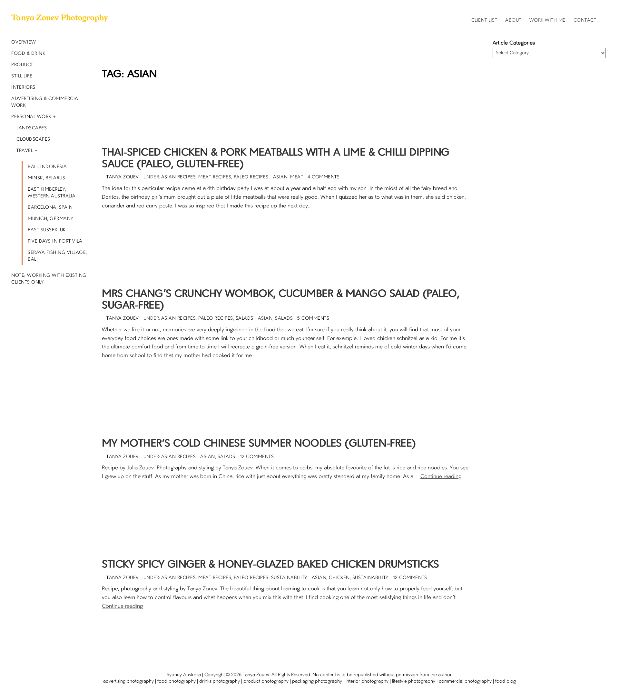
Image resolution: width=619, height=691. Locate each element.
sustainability (370, 578)
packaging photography (317, 681)
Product (22, 65)
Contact (585, 20)
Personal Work (31, 117)
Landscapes (31, 128)
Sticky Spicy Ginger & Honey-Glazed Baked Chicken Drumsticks (270, 565)
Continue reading (440, 476)
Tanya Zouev (256, 675)
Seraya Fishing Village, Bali (57, 256)
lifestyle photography (413, 681)
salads (284, 318)
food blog (505, 681)
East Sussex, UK (47, 230)
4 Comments (323, 177)
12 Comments (257, 457)
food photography (176, 681)
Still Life (21, 76)
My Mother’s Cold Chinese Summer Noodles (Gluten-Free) (259, 444)
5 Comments (313, 318)
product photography (266, 681)
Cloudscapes (33, 139)
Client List (484, 20)
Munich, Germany (51, 218)
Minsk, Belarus (46, 178)
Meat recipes (214, 177)
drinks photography (219, 681)
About (513, 20)
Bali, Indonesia (47, 167)
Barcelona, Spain (50, 207)
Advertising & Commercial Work (45, 102)
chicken (339, 578)
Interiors (23, 87)
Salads (244, 318)
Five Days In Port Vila (55, 241)
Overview (23, 42)
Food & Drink (28, 53)
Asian (280, 177)
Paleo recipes (251, 177)
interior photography (367, 681)
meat (296, 177)
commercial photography (465, 681)
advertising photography (128, 681)
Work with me (547, 20)
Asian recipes (178, 177)
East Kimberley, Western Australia (52, 192)
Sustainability (289, 578)
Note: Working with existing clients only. (49, 279)
